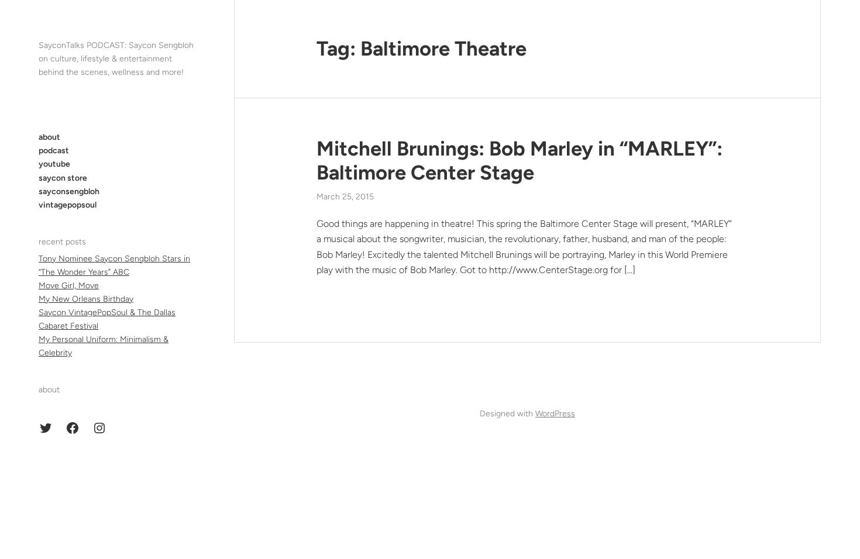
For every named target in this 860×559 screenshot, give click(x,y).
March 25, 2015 (345, 197)
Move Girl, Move (69, 286)
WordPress (555, 414)
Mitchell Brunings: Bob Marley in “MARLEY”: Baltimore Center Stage (520, 161)
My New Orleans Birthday (86, 299)
